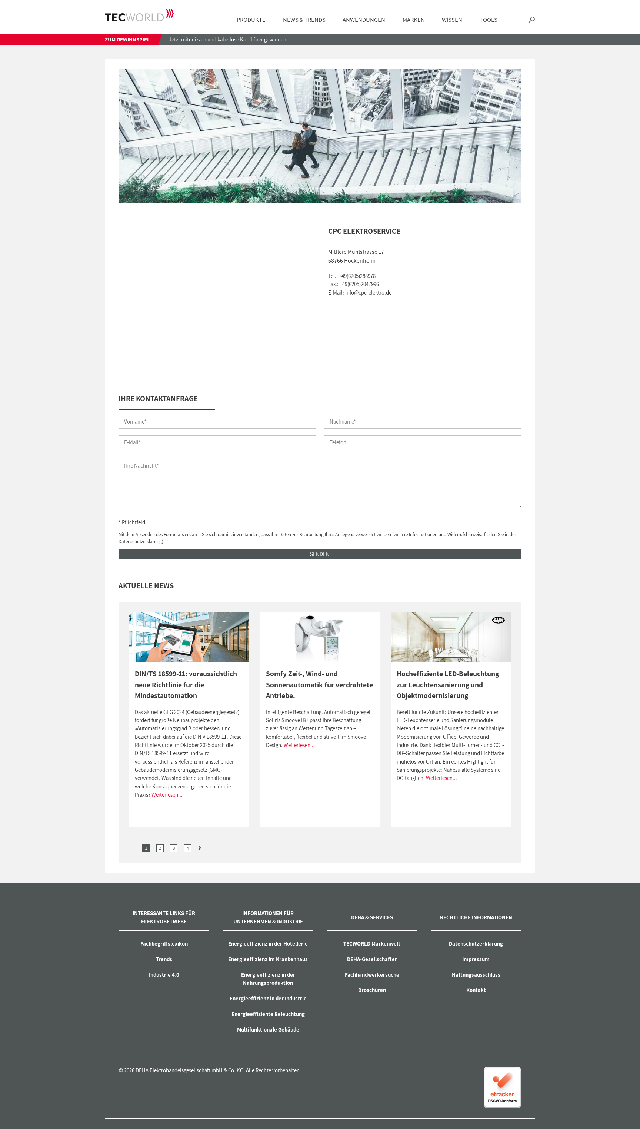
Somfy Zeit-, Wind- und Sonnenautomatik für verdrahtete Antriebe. (319, 684)
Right (199, 847)
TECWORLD (139, 15)
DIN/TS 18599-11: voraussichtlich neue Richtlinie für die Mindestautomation (186, 684)
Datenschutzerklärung (140, 541)
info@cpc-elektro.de (368, 292)
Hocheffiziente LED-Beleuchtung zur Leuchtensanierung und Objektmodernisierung (448, 684)
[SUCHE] (531, 20)
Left (134, 847)
